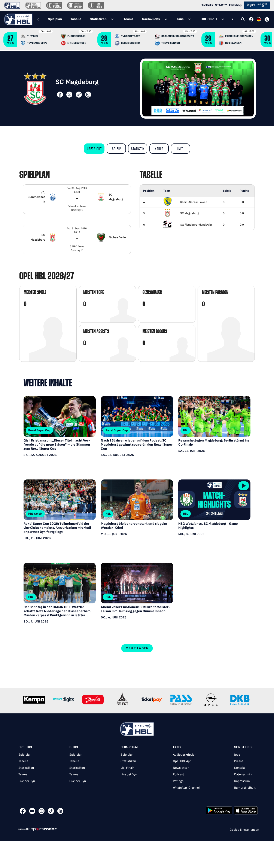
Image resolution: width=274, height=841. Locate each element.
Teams (22, 774)
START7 (221, 5)
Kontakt (239, 768)
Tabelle (23, 761)
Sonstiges (243, 747)
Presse (238, 761)
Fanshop (235, 5)
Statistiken (26, 768)
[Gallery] (137, 700)
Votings (178, 781)
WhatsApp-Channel (186, 788)
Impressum (242, 781)
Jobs (237, 755)
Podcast (178, 774)
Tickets (207, 5)
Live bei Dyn (26, 781)
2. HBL (74, 747)
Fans (177, 747)
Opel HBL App (182, 761)
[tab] (94, 148)
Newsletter (181, 768)
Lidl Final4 (127, 768)
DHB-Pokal (129, 747)
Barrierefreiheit (245, 788)
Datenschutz (243, 774)
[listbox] (76, 224)
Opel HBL (25, 747)
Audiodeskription (184, 755)
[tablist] (135, 19)
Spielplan (24, 755)
